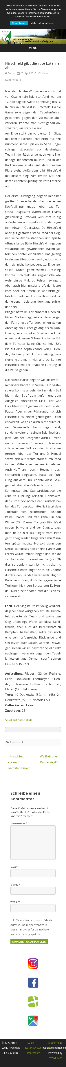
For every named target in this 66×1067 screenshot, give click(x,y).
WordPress (55, 1058)
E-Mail (15, 884)
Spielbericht (16, 742)
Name (14, 867)
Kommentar (18, 823)
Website (15, 902)
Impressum (33, 1053)
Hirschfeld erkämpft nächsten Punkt (19, 762)
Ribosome (53, 1042)
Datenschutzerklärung (38, 1047)
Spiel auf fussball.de (18, 720)
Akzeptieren (19, 23)
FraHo (11, 73)
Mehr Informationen (42, 23)
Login (30, 1042)
